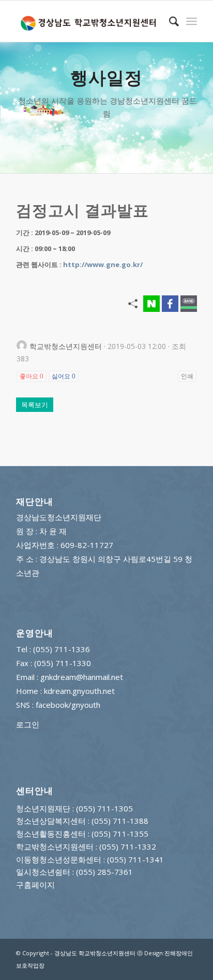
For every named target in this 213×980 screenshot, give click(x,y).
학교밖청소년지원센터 (55, 846)
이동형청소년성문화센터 (58, 859)
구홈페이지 (35, 884)
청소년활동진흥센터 (51, 833)
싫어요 (63, 376)
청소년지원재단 (43, 808)
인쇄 (187, 376)
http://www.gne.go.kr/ (103, 264)
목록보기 (34, 404)
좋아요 (31, 376)
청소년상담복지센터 (51, 821)
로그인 (27, 724)
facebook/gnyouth (68, 705)
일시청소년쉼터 (43, 872)
